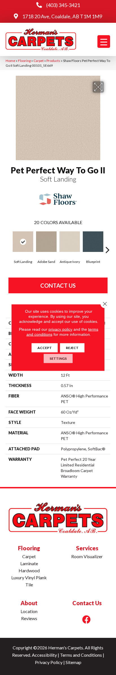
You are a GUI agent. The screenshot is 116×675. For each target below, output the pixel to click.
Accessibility (44, 655)
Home (10, 61)
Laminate (29, 563)
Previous (8, 241)
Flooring (24, 61)
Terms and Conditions (81, 655)
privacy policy (60, 329)
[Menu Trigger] (103, 41)
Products (53, 61)
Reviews (29, 618)
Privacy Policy (49, 662)
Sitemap (73, 662)
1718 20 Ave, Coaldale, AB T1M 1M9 (62, 16)
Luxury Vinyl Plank (29, 577)
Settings (58, 358)
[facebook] (86, 619)
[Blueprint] (93, 241)
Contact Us (58, 285)
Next (107, 241)
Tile (29, 584)
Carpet (39, 61)
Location (29, 611)
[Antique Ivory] (69, 241)
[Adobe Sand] (46, 241)
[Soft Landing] (23, 241)
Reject (72, 348)
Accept (44, 348)
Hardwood (29, 570)
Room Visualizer (87, 556)
